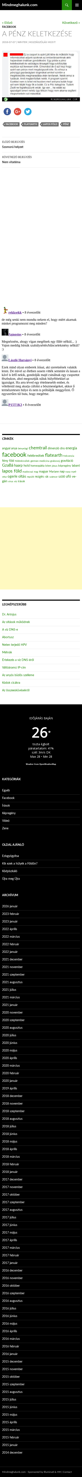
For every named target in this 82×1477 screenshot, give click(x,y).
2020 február (10, 1073)
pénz (66, 124)
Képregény (9, 813)
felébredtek (35, 455)
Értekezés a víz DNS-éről (18, 660)
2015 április (9, 1422)
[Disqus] (41, 237)
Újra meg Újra (11, 878)
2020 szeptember (13, 1020)
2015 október (11, 1376)
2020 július (9, 1035)
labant (76, 465)
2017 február (10, 1255)
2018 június (9, 1134)
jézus (54, 466)
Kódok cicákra (11, 682)
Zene (5, 828)
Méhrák (7, 652)
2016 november (12, 1278)
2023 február (10, 914)
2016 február (10, 1346)
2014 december (12, 1452)
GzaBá (7, 465)
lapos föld (50, 124)
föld (11, 460)
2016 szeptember (13, 1293)
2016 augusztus (12, 1301)
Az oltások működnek (16, 622)
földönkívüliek (22, 461)
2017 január (10, 1263)
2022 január (10, 952)
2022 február (10, 944)
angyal (6, 448)
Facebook (9, 27)
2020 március (11, 1065)
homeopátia (37, 466)
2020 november (12, 1012)
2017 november (12, 1187)
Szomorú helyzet (13, 145)
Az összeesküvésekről (15, 690)
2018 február (10, 1164)
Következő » (71, 22)
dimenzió (53, 448)
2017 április (9, 1240)
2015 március (11, 1430)
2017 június (9, 1225)
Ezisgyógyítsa (10, 856)
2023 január (10, 921)
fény (5, 460)
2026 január (10, 906)
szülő (61, 476)
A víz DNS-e (10, 629)
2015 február (10, 1437)
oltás (22, 476)
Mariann (54, 471)
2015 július (9, 1399)
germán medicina (39, 461)
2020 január (10, 1081)
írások (21, 481)
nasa (67, 471)
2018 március (11, 1156)
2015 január (10, 1445)
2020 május (9, 1050)
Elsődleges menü (77, 5)
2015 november (12, 1369)
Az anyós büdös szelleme (18, 675)
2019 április (9, 1088)
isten (48, 466)
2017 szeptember (13, 1202)
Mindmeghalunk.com (19, 5)
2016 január (10, 1354)
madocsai (27, 471)
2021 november (12, 967)
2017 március (11, 1247)
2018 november (12, 1103)
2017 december (12, 1179)
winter (22, 42)
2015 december (12, 1361)
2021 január (10, 1005)
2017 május (9, 1232)
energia (71, 448)
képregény (64, 466)
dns (62, 448)
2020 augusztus (12, 1027)
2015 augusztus (12, 1392)
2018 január (10, 1172)
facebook (12, 124)
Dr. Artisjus (9, 614)
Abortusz (8, 637)
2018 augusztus (12, 1118)
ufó (68, 476)
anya (14, 448)
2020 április (9, 1058)
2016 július (9, 1308)
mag (36, 472)
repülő (30, 476)
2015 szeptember (13, 1384)
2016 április (9, 1331)
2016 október (11, 1285)
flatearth (30, 124)
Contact (67, 1472)
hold (27, 465)
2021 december (12, 959)
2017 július (9, 1217)
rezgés (39, 476)
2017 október (11, 1194)
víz (15, 481)
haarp (18, 465)
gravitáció (67, 460)
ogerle (12, 476)
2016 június (9, 1316)
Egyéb (6, 790)
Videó (5, 820)
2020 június (9, 1043)
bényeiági (23, 448)
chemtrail (38, 448)
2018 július (9, 1126)
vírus (10, 481)
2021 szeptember (13, 974)
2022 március (11, 936)
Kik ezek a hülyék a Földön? (19, 863)
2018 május (9, 1141)
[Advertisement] (41, 548)
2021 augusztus (12, 982)
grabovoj (55, 461)
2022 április (9, 929)
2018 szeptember (13, 1111)
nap (62, 471)
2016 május (9, 1323)
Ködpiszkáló (9, 871)
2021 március (11, 997)
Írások (6, 805)
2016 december (12, 1270)
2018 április (9, 1149)
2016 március (11, 1338)
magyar (43, 471)
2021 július (9, 989)
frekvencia (68, 456)
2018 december (12, 1096)
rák (47, 476)
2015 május (9, 1414)
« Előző (7, 22)
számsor (53, 477)
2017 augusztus (12, 1209)
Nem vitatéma (17, 160)
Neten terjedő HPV (14, 644)
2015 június (9, 1407)
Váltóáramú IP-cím (14, 667)
